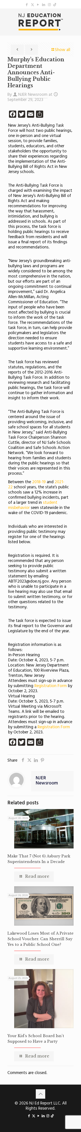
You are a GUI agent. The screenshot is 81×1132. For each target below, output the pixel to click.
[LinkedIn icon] (43, 5)
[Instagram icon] (49, 5)
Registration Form (51, 686)
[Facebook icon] (27, 5)
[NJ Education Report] (40, 22)
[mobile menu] (75, 17)
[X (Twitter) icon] (32, 5)
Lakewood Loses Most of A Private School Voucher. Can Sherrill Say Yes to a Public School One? (40, 939)
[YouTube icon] (38, 5)
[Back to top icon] (40, 1094)
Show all (62, 50)
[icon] (54, 5)
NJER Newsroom (32, 94)
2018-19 (39, 482)
